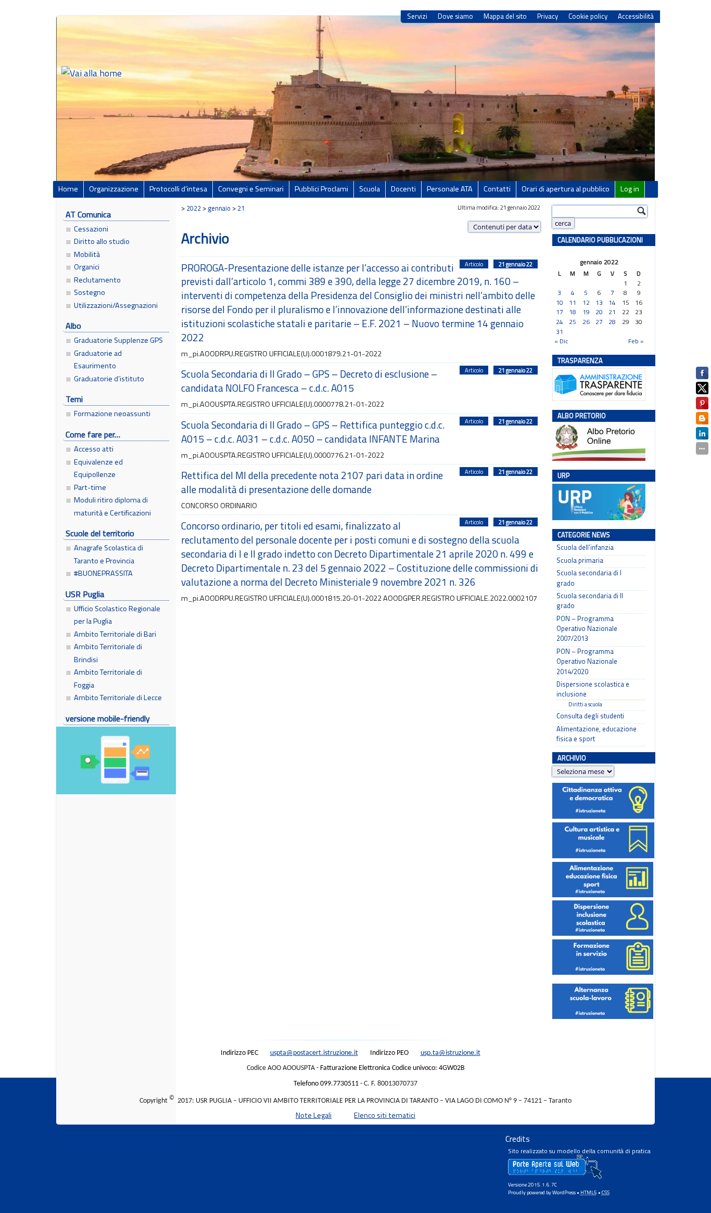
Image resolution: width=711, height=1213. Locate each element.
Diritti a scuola (585, 704)
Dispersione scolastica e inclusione (592, 689)
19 (586, 312)
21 (612, 312)
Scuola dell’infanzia (585, 547)
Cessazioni (91, 229)
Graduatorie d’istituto (109, 378)
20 (599, 312)
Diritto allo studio (102, 241)
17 (559, 312)
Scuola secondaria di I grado (588, 578)
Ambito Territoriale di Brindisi (108, 653)
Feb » (636, 341)
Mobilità (87, 254)
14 (612, 303)
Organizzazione (113, 189)
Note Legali (314, 1115)
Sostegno (89, 292)
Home (68, 189)
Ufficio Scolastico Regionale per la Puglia (117, 615)
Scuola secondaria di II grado (589, 601)
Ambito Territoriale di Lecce (118, 697)
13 (599, 303)
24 (559, 322)
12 (586, 303)
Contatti (497, 189)
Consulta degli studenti (590, 716)
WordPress (564, 1192)
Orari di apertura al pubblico (566, 189)
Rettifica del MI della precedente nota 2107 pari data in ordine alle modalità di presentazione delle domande (312, 482)
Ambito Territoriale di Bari (115, 634)
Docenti (403, 189)
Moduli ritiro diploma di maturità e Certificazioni (112, 506)
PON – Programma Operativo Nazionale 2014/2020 (586, 662)
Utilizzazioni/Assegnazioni (116, 305)
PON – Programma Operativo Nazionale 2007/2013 (586, 629)
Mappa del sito (505, 16)
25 (572, 322)
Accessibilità (636, 16)
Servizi (417, 16)
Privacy (547, 16)
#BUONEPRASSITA (103, 573)
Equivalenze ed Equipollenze (98, 468)
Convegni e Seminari (251, 189)
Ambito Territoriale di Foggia (108, 678)
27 (599, 322)
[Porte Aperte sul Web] (555, 1176)
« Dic (561, 341)
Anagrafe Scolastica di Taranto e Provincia (108, 554)
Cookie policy (587, 16)
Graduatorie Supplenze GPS (118, 340)
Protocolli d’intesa (178, 189)
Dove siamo (455, 16)
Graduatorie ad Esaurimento (98, 359)
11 (572, 303)
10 (559, 303)
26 (586, 322)
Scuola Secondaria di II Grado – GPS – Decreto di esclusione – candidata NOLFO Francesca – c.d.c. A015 (309, 380)
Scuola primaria (579, 560)
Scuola (369, 189)
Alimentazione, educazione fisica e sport (596, 734)
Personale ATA (450, 189)
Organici (86, 267)
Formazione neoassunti (112, 413)
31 (559, 332)
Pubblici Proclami (321, 189)
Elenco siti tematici (384, 1115)
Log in (629, 189)
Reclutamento (97, 280)
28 (612, 322)
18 (572, 312)
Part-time (90, 487)
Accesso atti (93, 449)
